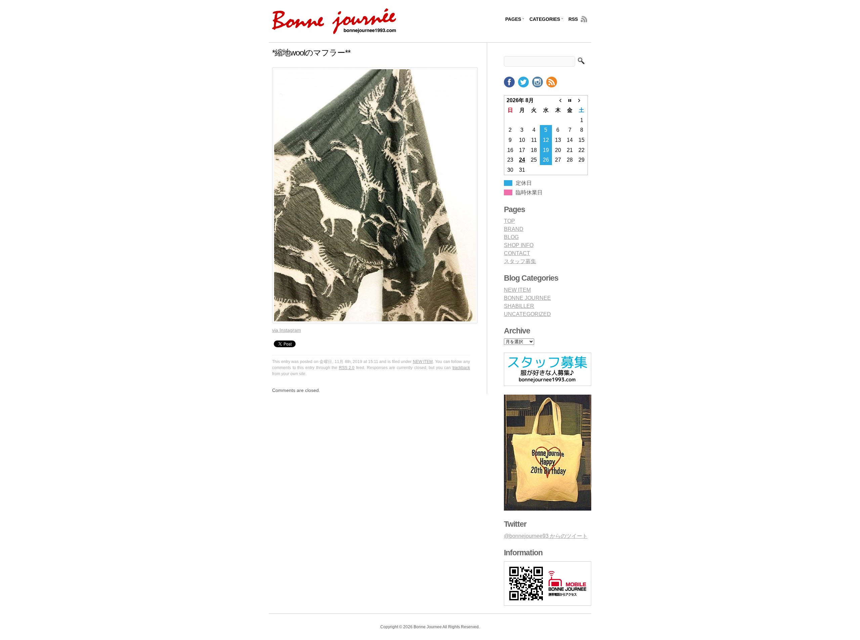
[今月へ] (570, 100)
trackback (461, 367)
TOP (509, 221)
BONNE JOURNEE (527, 298)
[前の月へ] (558, 100)
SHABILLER (519, 306)
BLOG (511, 237)
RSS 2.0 (347, 367)
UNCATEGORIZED (527, 314)
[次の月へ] (582, 100)
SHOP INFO (518, 245)
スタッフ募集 (520, 261)
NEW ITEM (423, 361)
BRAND (513, 229)
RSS (573, 19)
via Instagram (286, 330)
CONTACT (517, 253)
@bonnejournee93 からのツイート (546, 536)
